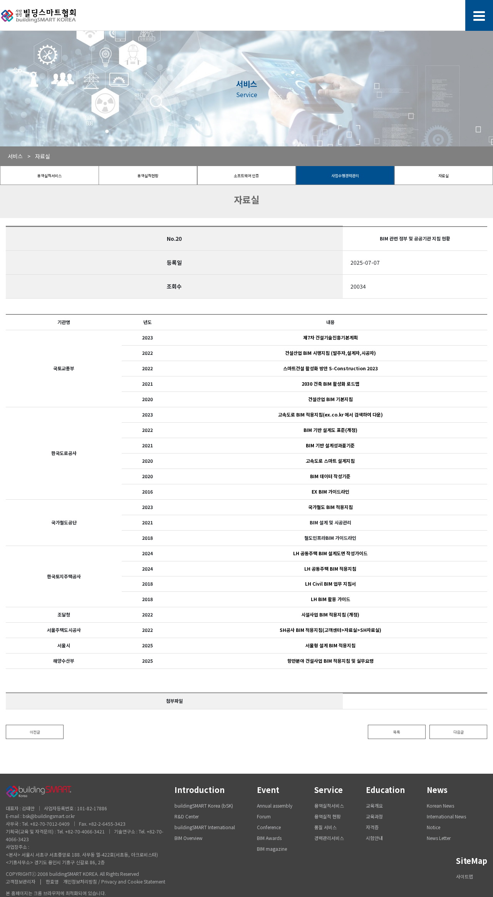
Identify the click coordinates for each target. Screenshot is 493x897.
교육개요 (374, 805)
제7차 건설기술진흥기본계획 (330, 337)
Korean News (440, 805)
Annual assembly (274, 805)
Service (328, 789)
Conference (269, 827)
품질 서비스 (325, 827)
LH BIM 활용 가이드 (330, 599)
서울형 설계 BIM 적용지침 (330, 645)
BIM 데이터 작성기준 (330, 476)
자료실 (443, 175)
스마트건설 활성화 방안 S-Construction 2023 (330, 368)
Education (385, 789)
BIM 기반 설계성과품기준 (330, 445)
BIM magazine (272, 848)
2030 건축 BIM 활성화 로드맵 (330, 383)
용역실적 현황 (327, 816)
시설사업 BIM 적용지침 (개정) (330, 614)
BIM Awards (269, 838)
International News (446, 816)
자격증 (372, 827)
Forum (264, 816)
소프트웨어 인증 (246, 175)
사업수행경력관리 (345, 175)
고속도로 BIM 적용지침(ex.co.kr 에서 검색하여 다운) (330, 414)
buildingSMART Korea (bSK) (203, 805)
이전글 (35, 732)
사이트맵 (464, 876)
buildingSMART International (204, 827)
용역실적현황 (148, 175)
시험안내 (374, 838)
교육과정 (374, 816)
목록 (396, 732)
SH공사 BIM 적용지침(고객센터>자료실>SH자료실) (330, 630)
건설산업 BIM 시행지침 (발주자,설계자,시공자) (330, 352)
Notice (433, 827)
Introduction (199, 789)
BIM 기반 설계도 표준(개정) (330, 430)
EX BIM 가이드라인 (330, 491)
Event (268, 789)
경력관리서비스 (329, 838)
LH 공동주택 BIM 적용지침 (330, 568)
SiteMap (471, 860)
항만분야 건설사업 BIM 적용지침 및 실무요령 (330, 660)
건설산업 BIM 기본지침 (330, 399)
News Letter (439, 838)
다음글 (458, 732)
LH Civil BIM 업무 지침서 (330, 583)
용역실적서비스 (49, 175)
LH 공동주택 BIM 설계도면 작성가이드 (330, 553)
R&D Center (186, 816)
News (437, 789)
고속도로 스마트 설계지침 (330, 460)
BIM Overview (188, 838)
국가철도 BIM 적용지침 (330, 507)
